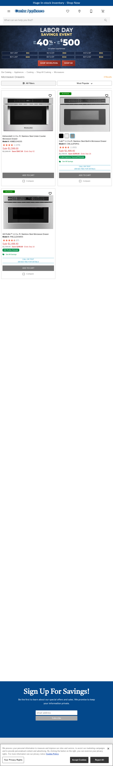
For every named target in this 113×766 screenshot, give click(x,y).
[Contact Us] (91, 11)
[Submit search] (105, 20)
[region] (56, 755)
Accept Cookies (79, 760)
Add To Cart (28, 175)
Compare (30, 181)
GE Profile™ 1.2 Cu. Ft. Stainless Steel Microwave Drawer (26, 234)
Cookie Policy (52, 754)
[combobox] (84, 83)
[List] (67, 11)
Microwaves (59, 72)
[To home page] (30, 11)
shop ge (68, 63)
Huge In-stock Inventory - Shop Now (56, 2)
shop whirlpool (49, 63)
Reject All (99, 760)
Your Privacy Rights (13, 760)
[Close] (108, 748)
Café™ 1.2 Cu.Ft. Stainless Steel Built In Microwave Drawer (82, 141)
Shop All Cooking (43, 72)
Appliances (19, 72)
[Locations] (79, 11)
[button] (8, 11)
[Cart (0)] (103, 11)
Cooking (30, 72)
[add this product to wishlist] (50, 95)
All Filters (30, 83)
